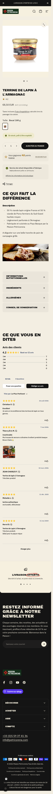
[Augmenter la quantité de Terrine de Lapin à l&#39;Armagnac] (16, 146)
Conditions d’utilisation (14, 771)
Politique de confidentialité (35, 768)
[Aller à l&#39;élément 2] (27, 81)
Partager (9, 184)
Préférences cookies (25, 755)
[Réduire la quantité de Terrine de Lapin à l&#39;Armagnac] (5, 146)
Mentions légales (35, 775)
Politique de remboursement (16, 768)
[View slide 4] (30, 584)
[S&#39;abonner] (43, 644)
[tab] (7, 379)
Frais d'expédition (22, 111)
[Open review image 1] (9, 452)
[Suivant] (47, 3)
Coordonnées (41, 771)
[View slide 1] (21, 584)
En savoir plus (40, 157)
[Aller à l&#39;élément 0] (24, 81)
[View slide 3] (27, 584)
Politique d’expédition (28, 771)
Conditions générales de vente (20, 775)
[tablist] (25, 379)
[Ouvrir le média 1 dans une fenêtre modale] (43, 24)
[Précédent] (3, 3)
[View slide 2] (24, 584)
